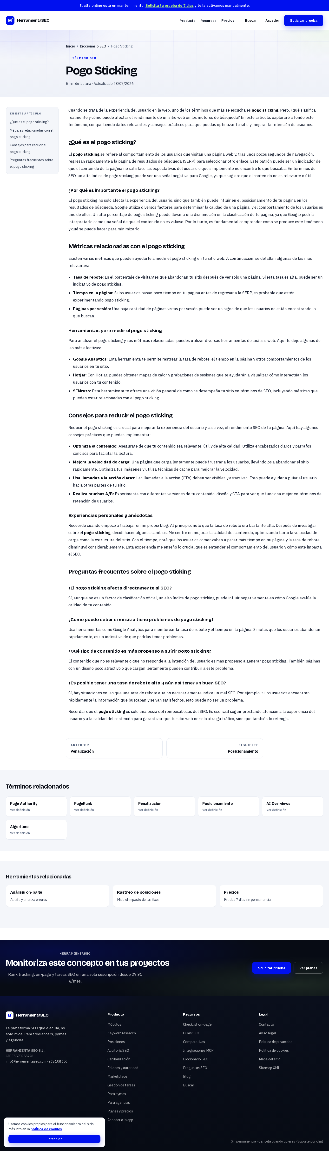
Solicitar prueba (303, 20)
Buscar (251, 20)
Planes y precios (120, 1111)
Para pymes (116, 1093)
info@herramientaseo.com (26, 1061)
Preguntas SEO (195, 1067)
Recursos (208, 20)
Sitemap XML (269, 1067)
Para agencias (118, 1102)
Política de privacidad (275, 1041)
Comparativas (194, 1041)
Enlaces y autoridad (122, 1067)
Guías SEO (191, 1033)
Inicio (70, 46)
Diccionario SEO (93, 46)
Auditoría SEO (118, 1050)
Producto (187, 20)
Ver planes (308, 968)
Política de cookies (274, 1050)
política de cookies (46, 1129)
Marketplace (117, 1076)
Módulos (114, 1024)
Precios (227, 20)
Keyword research (121, 1033)
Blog (187, 1076)
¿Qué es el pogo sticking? (29, 122)
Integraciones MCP (198, 1050)
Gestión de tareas (121, 1085)
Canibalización (118, 1059)
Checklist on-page (197, 1024)
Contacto (266, 1024)
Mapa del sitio (270, 1059)
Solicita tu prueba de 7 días (169, 5)
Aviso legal (267, 1033)
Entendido (54, 1139)
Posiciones (116, 1041)
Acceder (272, 20)
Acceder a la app (120, 1120)
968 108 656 (58, 1061)
